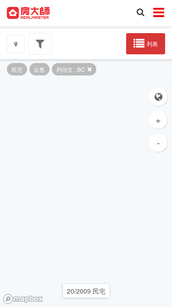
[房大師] (28, 12)
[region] (86, 195)
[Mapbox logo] (23, 299)
